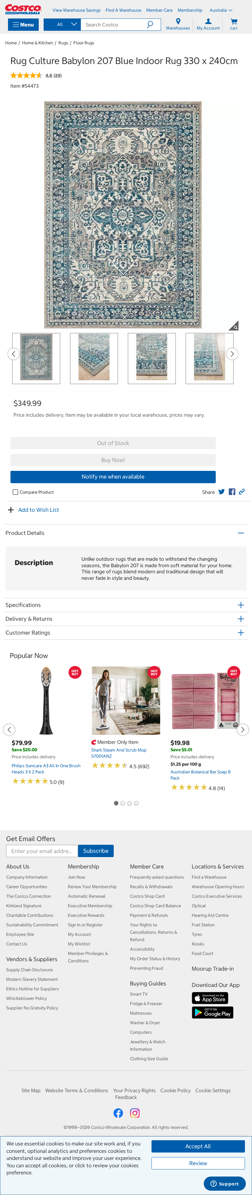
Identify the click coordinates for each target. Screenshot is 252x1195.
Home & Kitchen (37, 43)
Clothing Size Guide (149, 1058)
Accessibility (142, 949)
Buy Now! (113, 459)
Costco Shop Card (147, 896)
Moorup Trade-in (213, 968)
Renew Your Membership (92, 886)
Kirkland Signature (23, 905)
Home (11, 43)
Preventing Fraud (146, 968)
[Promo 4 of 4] (136, 803)
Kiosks (198, 944)
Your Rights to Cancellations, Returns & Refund (153, 932)
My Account (79, 934)
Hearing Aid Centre (210, 915)
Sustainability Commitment (32, 925)
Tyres (197, 934)
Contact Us (16, 944)
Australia (218, 10)
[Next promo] (232, 354)
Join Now (76, 877)
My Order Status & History (155, 958)
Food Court (202, 953)
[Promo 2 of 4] (122, 803)
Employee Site (20, 934)
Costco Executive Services (217, 896)
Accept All (198, 1146)
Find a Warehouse (209, 877)
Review (198, 1163)
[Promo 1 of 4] (115, 803)
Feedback (126, 1097)
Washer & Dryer (145, 1022)
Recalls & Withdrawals (151, 886)
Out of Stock (113, 443)
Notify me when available (113, 476)
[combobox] (62, 24)
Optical (199, 905)
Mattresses (141, 1013)
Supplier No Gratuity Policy (32, 1008)
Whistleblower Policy (26, 998)
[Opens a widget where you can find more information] (224, 1184)
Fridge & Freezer (146, 1003)
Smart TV (139, 994)
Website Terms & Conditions (76, 1090)
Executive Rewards (86, 915)
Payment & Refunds (149, 915)
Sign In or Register (85, 925)
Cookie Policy (175, 1090)
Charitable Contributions (29, 915)
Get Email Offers (30, 839)
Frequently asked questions (157, 877)
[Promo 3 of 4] (129, 803)
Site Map (31, 1090)
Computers (141, 1032)
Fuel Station (203, 925)
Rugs (63, 43)
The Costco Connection (28, 896)
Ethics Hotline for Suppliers (32, 989)
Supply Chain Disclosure (29, 969)
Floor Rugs (83, 43)
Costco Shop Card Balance (155, 905)
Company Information (27, 877)
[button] (154, 24)
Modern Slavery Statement (32, 979)
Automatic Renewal (86, 896)
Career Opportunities (26, 886)
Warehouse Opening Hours (218, 886)
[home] (23, 9)
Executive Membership (90, 905)
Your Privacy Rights (134, 1090)
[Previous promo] (13, 354)
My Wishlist (79, 944)
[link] (221, 492)
